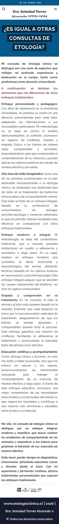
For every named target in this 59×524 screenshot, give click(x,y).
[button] (3, 8)
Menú (55, 9)
